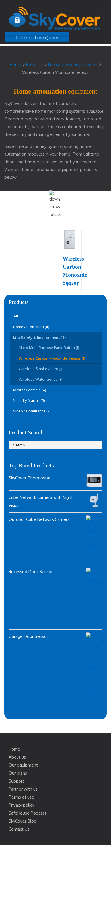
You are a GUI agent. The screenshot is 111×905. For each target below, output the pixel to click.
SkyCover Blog (22, 821)
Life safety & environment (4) (39, 337)
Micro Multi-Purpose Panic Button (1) (49, 347)
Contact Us (19, 829)
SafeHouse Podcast (27, 813)
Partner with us (23, 789)
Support (16, 781)
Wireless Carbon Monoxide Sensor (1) (52, 358)
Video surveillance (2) (32, 411)
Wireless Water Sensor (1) (41, 379)
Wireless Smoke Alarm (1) (40, 368)
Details (72, 285)
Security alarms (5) (29, 400)
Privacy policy (21, 805)
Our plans (18, 773)
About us (17, 757)
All (16, 316)
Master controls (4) (29, 390)
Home (14, 749)
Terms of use (21, 797)
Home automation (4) (31, 326)
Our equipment (23, 765)
